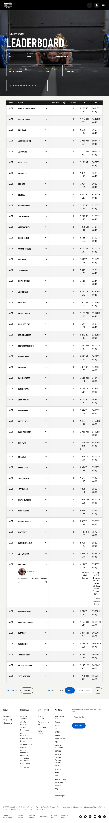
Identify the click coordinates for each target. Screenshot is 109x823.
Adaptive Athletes (23, 717)
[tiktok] (104, 816)
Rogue (57, 722)
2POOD (58, 732)
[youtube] (95, 816)
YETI (56, 729)
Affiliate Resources (24, 729)
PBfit (56, 742)
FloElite (57, 792)
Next (69, 690)
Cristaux (58, 769)
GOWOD (58, 751)
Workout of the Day (43, 723)
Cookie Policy (32, 817)
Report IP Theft (64, 817)
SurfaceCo (59, 754)
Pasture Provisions (59, 746)
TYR (56, 789)
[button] (103, 5)
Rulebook (7, 716)
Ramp (57, 772)
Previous (27, 690)
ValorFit (58, 786)
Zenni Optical (60, 739)
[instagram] (90, 816)
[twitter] (85, 816)
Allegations (7, 723)
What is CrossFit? (41, 717)
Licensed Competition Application (25, 758)
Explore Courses (41, 732)
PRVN (57, 766)
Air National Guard (59, 717)
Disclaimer (44, 816)
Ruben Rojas (60, 796)
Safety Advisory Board (26, 740)
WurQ (57, 776)
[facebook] (80, 816)
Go (98, 690)
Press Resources (24, 734)
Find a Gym (42, 728)
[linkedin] (99, 816)
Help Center (25, 764)
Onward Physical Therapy (58, 760)
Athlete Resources (24, 723)
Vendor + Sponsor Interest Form (25, 750)
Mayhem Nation (61, 779)
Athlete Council (26, 744)
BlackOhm (59, 782)
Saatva (57, 735)
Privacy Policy (20, 817)
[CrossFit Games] (8, 5)
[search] (89, 5)
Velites (57, 725)
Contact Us (24, 767)
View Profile (31, 572)
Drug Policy (7, 720)
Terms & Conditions (7, 817)
